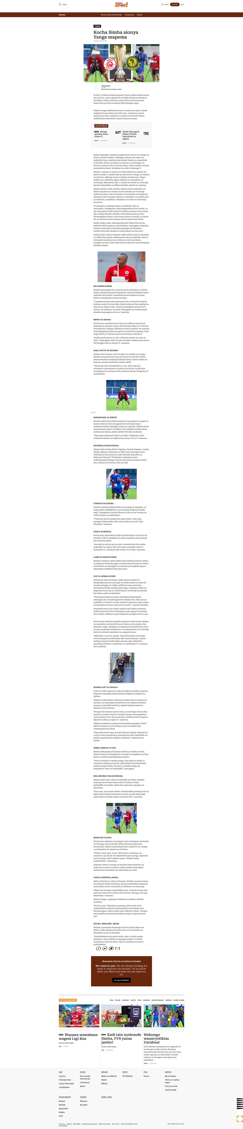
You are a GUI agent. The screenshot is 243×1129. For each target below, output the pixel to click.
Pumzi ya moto (171, 1086)
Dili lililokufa (127, 1076)
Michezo (83, 1101)
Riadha (62, 1112)
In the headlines (68, 1000)
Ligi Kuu (62, 1076)
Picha (139, 1000)
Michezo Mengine (158, 1000)
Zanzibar (168, 1000)
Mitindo (104, 1083)
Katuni (146, 1076)
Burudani (125, 1000)
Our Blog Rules (63, 1126)
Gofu (61, 1116)
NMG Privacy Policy (104, 1124)
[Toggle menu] (60, 4)
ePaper (65, 4)
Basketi (62, 1101)
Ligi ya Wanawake (66, 1083)
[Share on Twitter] (105, 948)
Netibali (62, 1105)
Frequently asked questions (90, 1124)
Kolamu (62, 15)
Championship (65, 1080)
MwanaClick (76, 1124)
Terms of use (115, 1124)
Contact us (62, 1124)
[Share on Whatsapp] (111, 948)
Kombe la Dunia (179, 1000)
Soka (111, 1000)
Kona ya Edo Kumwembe (111, 15)
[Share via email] (117, 948)
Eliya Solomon (106, 85)
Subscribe (175, 4)
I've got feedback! (121, 980)
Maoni (139, 15)
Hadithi (133, 1000)
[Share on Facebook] (98, 948)
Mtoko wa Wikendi (109, 1076)
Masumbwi (63, 1108)
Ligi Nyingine (64, 1087)
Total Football (170, 1090)
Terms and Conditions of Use (129, 1124)
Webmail (69, 1124)
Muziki (104, 1080)
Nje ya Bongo (170, 1076)
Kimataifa (146, 1000)
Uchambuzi (129, 15)
